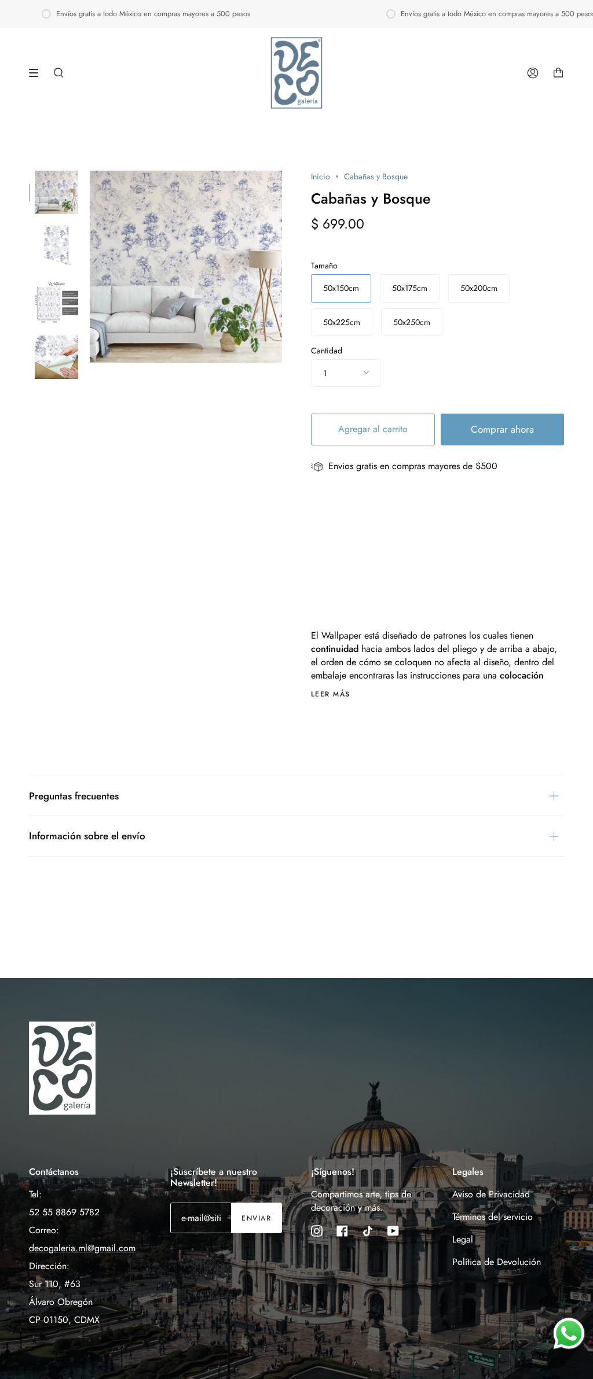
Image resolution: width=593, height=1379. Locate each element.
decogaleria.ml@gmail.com (82, 1248)
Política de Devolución (496, 1262)
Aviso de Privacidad (491, 1194)
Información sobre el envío (87, 836)
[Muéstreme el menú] (37, 73)
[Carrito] (558, 73)
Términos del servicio (492, 1216)
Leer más (330, 694)
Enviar (256, 1218)
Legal (462, 1239)
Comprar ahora (502, 429)
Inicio (320, 176)
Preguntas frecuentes (74, 796)
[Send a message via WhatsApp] (569, 1333)
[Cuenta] (533, 73)
